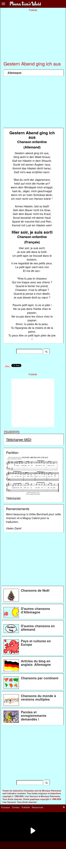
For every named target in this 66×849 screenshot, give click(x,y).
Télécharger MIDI (18, 439)
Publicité (26, 807)
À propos (5, 807)
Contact (15, 807)
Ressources (37, 807)
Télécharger (13, 498)
